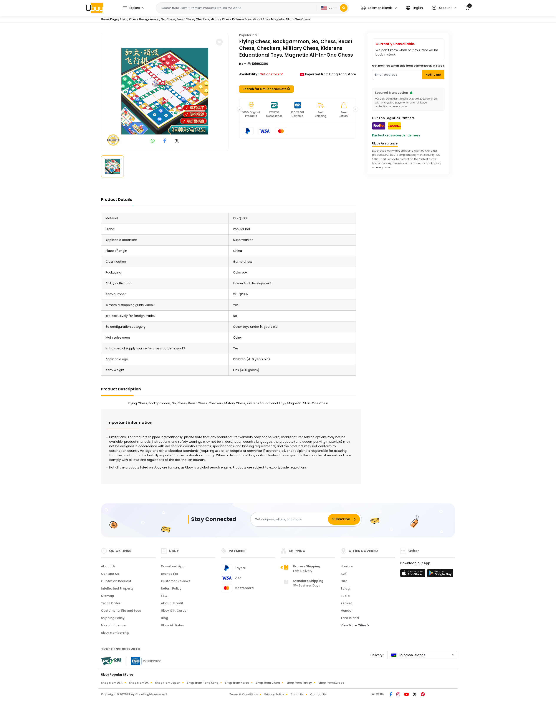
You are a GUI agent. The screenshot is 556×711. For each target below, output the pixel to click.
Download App (173, 566)
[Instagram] (398, 695)
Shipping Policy (112, 618)
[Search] (344, 8)
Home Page (109, 19)
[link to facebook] (164, 141)
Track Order (110, 603)
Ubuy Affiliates (172, 625)
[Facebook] (391, 695)
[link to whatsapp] (153, 141)
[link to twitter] (177, 141)
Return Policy (171, 588)
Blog (164, 618)
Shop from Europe (331, 683)
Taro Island (350, 618)
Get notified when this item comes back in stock (408, 66)
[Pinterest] (423, 695)
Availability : (249, 74)
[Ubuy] (94, 7)
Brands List (169, 574)
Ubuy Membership (115, 633)
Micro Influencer (114, 625)
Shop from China (268, 683)
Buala (345, 596)
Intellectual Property (117, 588)
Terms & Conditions (243, 694)
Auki (344, 574)
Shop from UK (139, 683)
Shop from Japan (167, 683)
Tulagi (345, 588)
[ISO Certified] (144, 661)
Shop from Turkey (299, 683)
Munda (346, 610)
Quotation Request (116, 581)
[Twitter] (415, 695)
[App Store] (413, 574)
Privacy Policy (274, 694)
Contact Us (110, 574)
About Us (108, 566)
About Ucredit (172, 603)
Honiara (347, 566)
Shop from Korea (237, 683)
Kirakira (346, 603)
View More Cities (354, 625)
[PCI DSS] (111, 661)
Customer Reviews (175, 581)
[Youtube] (406, 695)
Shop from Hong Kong (202, 683)
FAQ (164, 596)
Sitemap (107, 596)
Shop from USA (111, 683)
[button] (379, 8)
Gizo (344, 581)
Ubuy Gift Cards (173, 610)
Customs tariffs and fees (121, 610)
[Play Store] (440, 574)
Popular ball (248, 35)
